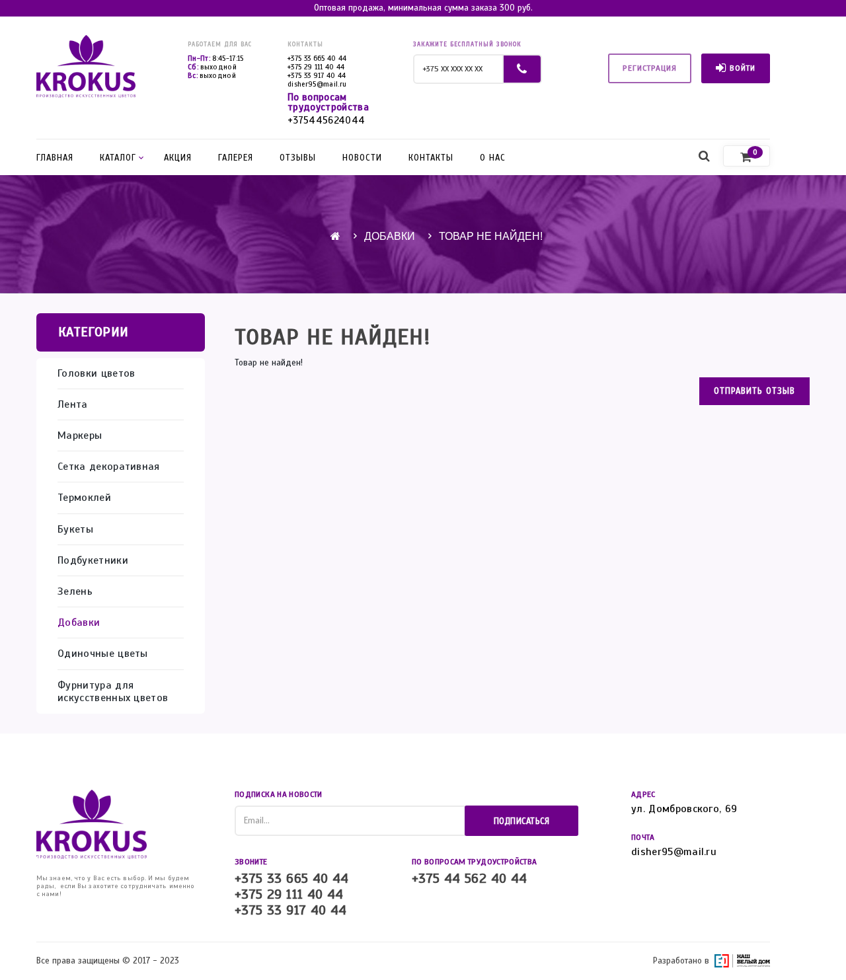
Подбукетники (93, 560)
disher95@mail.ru (317, 84)
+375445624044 (326, 121)
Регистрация (650, 68)
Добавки (389, 236)
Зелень (75, 591)
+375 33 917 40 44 (317, 75)
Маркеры (80, 436)
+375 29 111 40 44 (316, 66)
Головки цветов (96, 373)
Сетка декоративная (109, 467)
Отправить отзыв (754, 391)
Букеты (75, 529)
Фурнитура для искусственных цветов (113, 691)
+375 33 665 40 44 (317, 58)
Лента (73, 404)
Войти (742, 68)
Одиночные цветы (103, 654)
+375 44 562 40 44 (469, 879)
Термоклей (84, 498)
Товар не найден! (491, 236)
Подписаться (522, 821)
